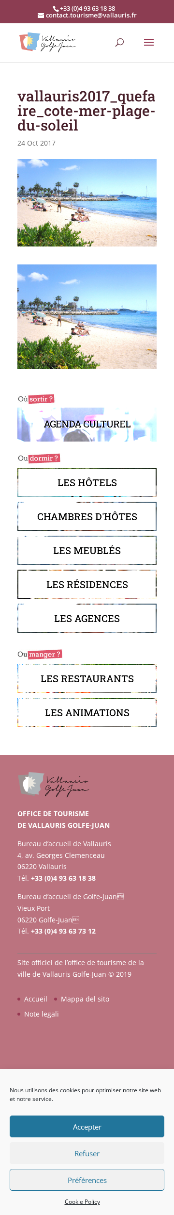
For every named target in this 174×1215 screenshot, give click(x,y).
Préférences (87, 1180)
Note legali (41, 1013)
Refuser (87, 1153)
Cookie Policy (82, 1202)
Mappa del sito (85, 998)
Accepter (87, 1127)
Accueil (35, 998)
